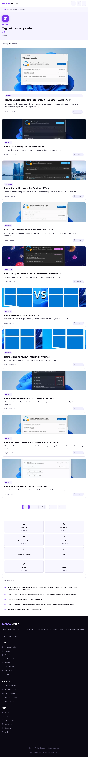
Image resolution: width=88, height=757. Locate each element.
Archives (8, 732)
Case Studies (10, 693)
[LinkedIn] (10, 636)
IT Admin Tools (10, 690)
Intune (7, 651)
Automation (9, 667)
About (7, 712)
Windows (8, 671)
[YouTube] (15, 636)
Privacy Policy (10, 720)
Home (4, 9)
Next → (62, 507)
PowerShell (9, 663)
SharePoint (9, 655)
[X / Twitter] (4, 636)
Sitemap (8, 728)
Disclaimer (9, 724)
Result (10, 3)
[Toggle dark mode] (79, 3)
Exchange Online (11, 659)
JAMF (7, 674)
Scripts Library (10, 686)
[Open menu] (84, 3)
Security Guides (11, 697)
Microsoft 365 (10, 647)
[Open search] (73, 3)
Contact (8, 716)
